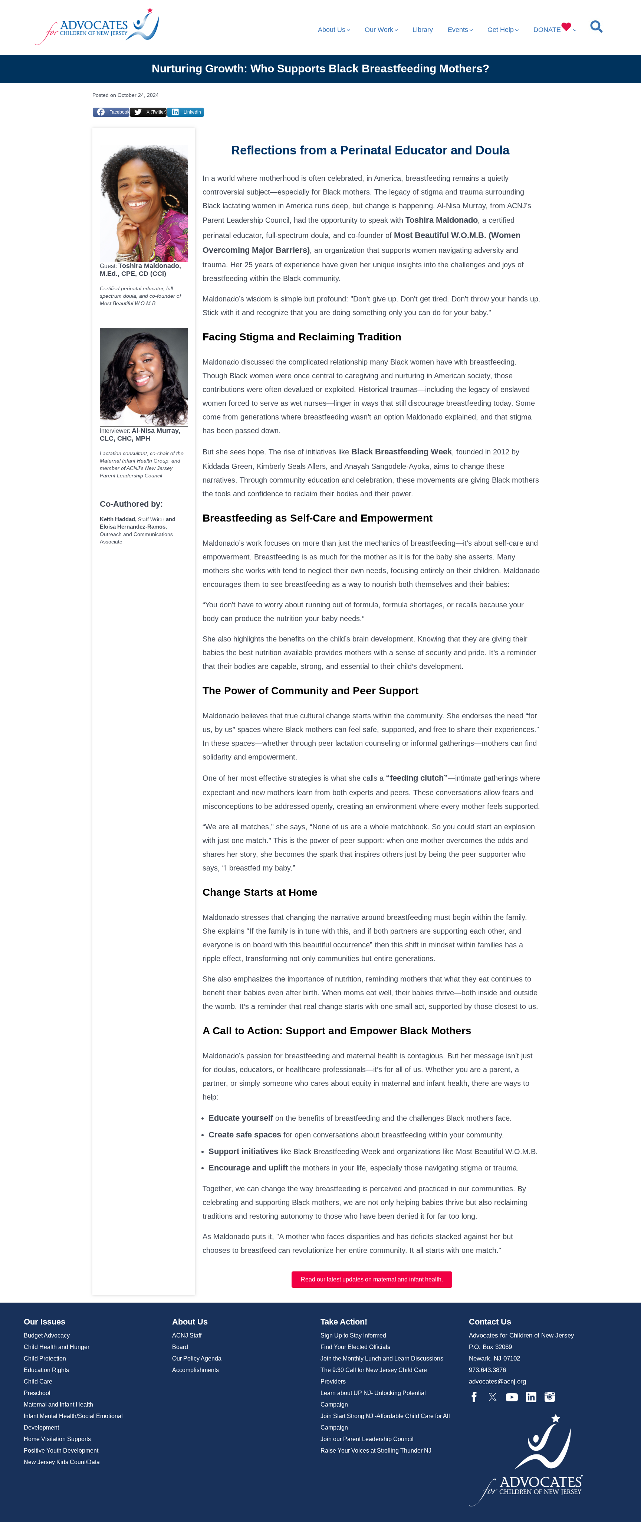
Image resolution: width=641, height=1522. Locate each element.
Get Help (500, 29)
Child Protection (45, 1358)
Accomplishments (195, 1370)
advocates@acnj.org (497, 1381)
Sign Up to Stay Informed (353, 1335)
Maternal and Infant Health (58, 1404)
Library (422, 29)
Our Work (379, 29)
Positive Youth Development (61, 1450)
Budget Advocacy (47, 1335)
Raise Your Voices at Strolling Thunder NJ (375, 1450)
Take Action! (343, 1321)
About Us (331, 29)
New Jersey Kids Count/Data (62, 1462)
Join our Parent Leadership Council (367, 1439)
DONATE (547, 29)
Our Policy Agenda (196, 1358)
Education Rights (46, 1370)
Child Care (38, 1381)
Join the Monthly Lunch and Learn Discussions (381, 1358)
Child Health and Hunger (56, 1347)
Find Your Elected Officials (355, 1347)
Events (458, 29)
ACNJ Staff (186, 1335)
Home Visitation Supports (57, 1439)
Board (180, 1347)
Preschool (37, 1393)
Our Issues (44, 1321)
